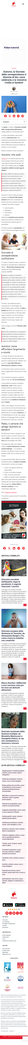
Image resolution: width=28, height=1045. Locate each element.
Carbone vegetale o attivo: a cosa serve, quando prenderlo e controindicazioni (13, 837)
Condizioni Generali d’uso (9, 941)
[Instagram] (10, 913)
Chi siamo (5, 920)
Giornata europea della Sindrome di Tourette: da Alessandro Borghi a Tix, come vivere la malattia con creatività (13, 636)
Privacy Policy (6, 948)
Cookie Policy (6, 950)
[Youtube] (14, 913)
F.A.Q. (3, 939)
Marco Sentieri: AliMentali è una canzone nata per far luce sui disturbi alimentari (13, 686)
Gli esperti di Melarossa (8, 923)
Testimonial (5, 937)
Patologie (14, 68)
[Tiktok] (20, 913)
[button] (5, 116)
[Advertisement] (14, 23)
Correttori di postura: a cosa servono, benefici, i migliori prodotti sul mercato (11, 851)
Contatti (4, 925)
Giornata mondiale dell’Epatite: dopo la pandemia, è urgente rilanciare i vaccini (11, 583)
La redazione (5, 922)
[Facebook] (7, 913)
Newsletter (5, 952)
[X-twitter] (17, 913)
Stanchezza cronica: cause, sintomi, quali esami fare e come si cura (13, 872)
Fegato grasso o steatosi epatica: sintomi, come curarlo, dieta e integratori (13, 772)
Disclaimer (5, 927)
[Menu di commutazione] (23, 4)
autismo (4, 158)
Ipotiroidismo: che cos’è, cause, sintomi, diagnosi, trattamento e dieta (13, 880)
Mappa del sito (6, 954)
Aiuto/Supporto (6, 935)
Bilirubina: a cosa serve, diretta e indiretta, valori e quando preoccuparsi (13, 797)
